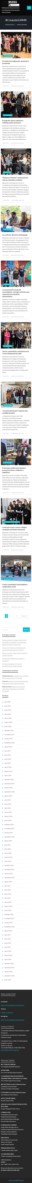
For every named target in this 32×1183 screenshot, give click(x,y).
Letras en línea (8, 55)
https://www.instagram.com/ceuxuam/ (12, 1020)
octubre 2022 (8, 873)
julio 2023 (7, 845)
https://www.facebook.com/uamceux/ (12, 1005)
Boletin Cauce (8, 462)
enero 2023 (7, 861)
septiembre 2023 (9, 837)
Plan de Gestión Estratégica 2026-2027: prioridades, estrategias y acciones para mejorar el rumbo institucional (14, 642)
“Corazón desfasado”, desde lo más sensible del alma (15, 412)
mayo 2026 (7, 710)
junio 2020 (7, 980)
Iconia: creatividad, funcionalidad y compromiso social (15, 586)
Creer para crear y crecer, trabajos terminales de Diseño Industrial (14, 528)
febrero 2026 (8, 722)
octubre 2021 (8, 922)
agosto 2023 (8, 841)
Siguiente (24, 616)
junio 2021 (7, 939)
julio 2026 (7, 702)
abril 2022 (7, 898)
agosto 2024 (8, 796)
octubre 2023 (8, 832)
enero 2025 (7, 775)
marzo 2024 (8, 812)
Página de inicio (10, 24)
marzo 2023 (8, 853)
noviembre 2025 (9, 734)
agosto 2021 (8, 931)
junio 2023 (7, 849)
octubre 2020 (8, 971)
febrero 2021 (8, 955)
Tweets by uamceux (7, 1012)
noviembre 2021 (9, 918)
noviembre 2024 (9, 783)
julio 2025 (7, 751)
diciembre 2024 (9, 779)
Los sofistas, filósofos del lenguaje (14, 235)
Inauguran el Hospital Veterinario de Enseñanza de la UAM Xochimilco (13, 689)
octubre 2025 (8, 738)
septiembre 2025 (9, 743)
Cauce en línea (7, 115)
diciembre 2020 (9, 963)
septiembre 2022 (9, 877)
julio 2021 (7, 935)
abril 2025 (7, 763)
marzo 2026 (8, 718)
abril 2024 (7, 808)
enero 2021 (7, 959)
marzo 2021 (8, 951)
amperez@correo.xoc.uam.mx (10, 1050)
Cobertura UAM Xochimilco (11, 521)
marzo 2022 (8, 902)
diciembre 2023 (9, 824)
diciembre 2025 (9, 730)
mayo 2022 (7, 894)
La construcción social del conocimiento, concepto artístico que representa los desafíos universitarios (15, 293)
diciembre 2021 (9, 914)
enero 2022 (7, 910)
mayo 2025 (7, 759)
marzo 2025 (8, 767)
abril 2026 (7, 714)
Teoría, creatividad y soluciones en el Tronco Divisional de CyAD (15, 352)
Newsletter (7, 172)
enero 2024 (7, 820)
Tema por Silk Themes (16, 1180)
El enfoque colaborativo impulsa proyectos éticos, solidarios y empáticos (14, 470)
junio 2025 (7, 755)
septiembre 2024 (9, 792)
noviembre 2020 (9, 967)
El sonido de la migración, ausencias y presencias (15, 62)
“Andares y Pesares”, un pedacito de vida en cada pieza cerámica (15, 179)
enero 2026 (7, 726)
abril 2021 (7, 947)
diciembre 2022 (9, 865)
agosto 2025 (8, 747)
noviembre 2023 (9, 828)
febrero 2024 (8, 816)
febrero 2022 (8, 906)
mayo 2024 (7, 804)
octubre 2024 (8, 787)
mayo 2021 (7, 943)
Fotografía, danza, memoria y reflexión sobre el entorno (12, 122)
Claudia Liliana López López (17, 86)
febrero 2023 (8, 857)
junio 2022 (7, 890)
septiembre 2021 (9, 927)
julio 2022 (7, 886)
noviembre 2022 (9, 869)
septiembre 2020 (9, 976)
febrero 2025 (8, 771)
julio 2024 (7, 800)
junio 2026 (7, 706)
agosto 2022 (8, 881)
